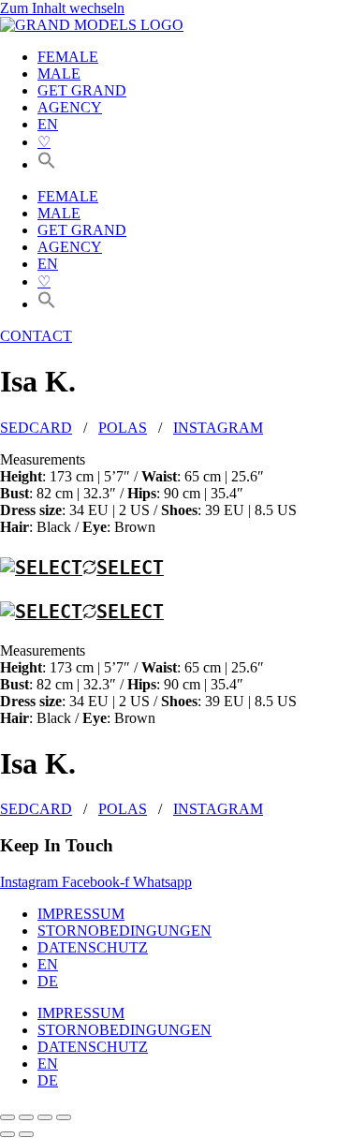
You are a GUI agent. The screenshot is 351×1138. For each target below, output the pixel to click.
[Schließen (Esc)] (63, 1117)
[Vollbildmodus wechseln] (26, 1117)
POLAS (122, 428)
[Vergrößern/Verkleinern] (7, 1117)
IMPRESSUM (80, 914)
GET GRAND (81, 90)
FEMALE (67, 57)
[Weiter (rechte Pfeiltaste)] (26, 1134)
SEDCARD (36, 428)
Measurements (42, 459)
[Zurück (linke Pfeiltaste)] (7, 1134)
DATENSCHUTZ (92, 947)
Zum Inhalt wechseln (62, 8)
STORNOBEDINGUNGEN (124, 930)
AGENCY (69, 107)
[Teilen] (44, 1117)
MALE (58, 73)
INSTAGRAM (218, 428)
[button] (46, 164)
